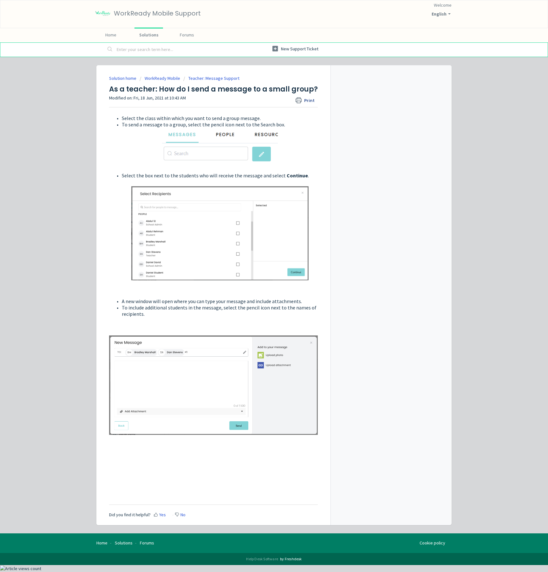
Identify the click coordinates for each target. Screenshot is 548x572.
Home (110, 35)
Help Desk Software (262, 558)
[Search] (110, 49)
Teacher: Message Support (213, 78)
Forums (187, 35)
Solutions (149, 35)
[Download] (262, 207)
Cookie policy (432, 543)
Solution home (123, 78)
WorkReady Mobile (162, 78)
